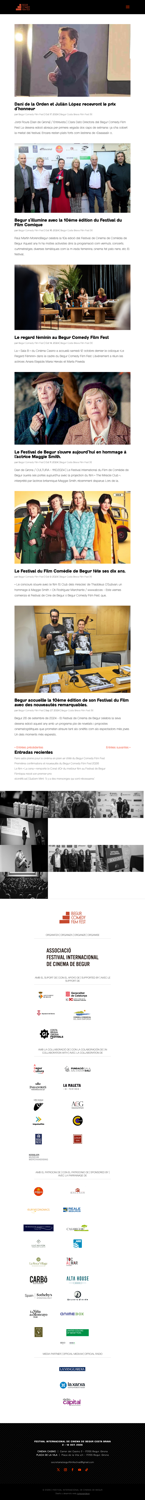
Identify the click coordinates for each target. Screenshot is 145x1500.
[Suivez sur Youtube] (79, 1470)
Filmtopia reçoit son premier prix (33, 773)
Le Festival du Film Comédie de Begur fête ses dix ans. (70, 571)
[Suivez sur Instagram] (65, 1470)
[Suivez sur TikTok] (86, 1470)
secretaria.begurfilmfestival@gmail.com (72, 1462)
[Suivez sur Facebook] (72, 1470)
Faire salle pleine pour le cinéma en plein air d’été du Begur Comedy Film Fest (59, 758)
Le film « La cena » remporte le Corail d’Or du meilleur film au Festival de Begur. (60, 768)
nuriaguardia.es (83, 1494)
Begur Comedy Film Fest (31, 114)
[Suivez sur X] (58, 1470)
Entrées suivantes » (118, 747)
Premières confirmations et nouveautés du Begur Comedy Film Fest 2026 (56, 763)
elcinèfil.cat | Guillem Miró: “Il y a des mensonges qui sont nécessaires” (54, 778)
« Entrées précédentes (28, 747)
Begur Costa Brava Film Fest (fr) (76, 114)
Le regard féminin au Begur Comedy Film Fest (61, 337)
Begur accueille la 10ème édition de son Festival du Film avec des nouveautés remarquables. (71, 702)
